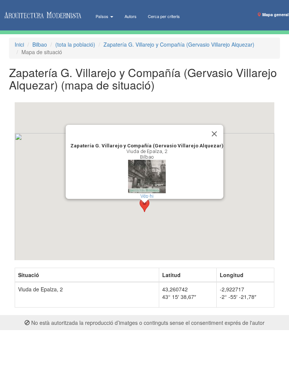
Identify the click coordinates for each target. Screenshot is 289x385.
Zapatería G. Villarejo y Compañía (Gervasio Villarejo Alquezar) (178, 44)
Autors (131, 16)
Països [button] (103, 16)
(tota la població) (75, 44)
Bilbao (39, 44)
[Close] (214, 134)
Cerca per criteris (164, 16)
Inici (19, 44)
